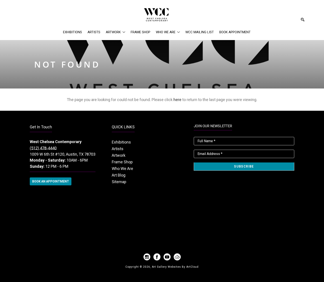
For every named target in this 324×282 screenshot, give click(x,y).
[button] (115, 32)
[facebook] (156, 256)
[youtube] (167, 256)
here (177, 99)
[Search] (302, 19)
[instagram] (146, 256)
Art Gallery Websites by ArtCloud (175, 266)
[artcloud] (177, 256)
